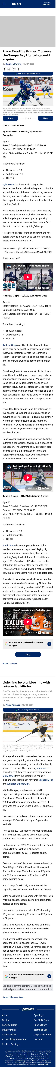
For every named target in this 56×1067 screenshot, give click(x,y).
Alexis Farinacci (13, 705)
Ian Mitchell (31, 775)
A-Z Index (38, 1049)
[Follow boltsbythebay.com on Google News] (47, 644)
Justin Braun (9, 542)
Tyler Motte (8, 182)
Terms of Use (40, 1040)
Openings (38, 1025)
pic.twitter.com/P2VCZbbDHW (34, 245)
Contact (6, 1030)
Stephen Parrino (13, 63)
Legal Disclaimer (41, 1045)
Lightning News (16, 1007)
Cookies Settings (11, 1054)
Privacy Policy (9, 1040)
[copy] (18, 67)
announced (8, 771)
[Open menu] (4, 3)
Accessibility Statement (14, 1049)
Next (43, 116)
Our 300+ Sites (40, 1030)
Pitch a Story (39, 1035)
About (5, 1025)
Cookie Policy (9, 1045)
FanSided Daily (9, 1035)
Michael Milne (19, 782)
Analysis (13, 663)
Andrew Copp (10, 343)
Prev (10, 116)
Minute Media (15, 1061)
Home (5, 663)
